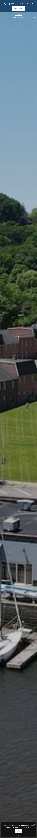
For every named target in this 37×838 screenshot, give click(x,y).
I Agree (18, 831)
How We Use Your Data (9, 835)
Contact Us (27, 835)
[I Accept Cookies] (34, 824)
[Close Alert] (35, 2)
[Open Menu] (34, 17)
